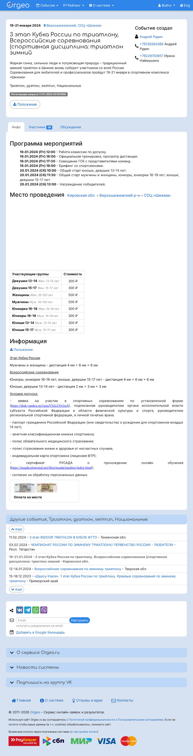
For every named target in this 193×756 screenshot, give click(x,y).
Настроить (79, 620)
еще (18, 529)
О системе (101, 5)
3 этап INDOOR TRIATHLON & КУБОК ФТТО (63, 537)
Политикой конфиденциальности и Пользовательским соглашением (116, 719)
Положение (26, 104)
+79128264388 (151, 44)
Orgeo (35, 712)
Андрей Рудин (151, 37)
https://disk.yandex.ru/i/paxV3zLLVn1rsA (40, 405)
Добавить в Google (40, 632)
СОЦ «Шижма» (157, 195)
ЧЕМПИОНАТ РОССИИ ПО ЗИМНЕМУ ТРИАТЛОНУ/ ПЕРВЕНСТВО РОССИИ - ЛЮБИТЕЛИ (102, 545)
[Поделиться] (19, 609)
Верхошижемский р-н (120, 195)
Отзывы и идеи (88, 700)
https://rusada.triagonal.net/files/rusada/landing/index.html (51, 467)
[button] (167, 5)
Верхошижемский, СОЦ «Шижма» (73, 25)
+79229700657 (151, 56)
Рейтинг (74, 5)
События (47, 5)
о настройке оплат (84, 731)
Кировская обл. (81, 195)
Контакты (124, 700)
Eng (186, 5)
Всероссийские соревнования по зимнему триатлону (77, 569)
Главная (23, 700)
